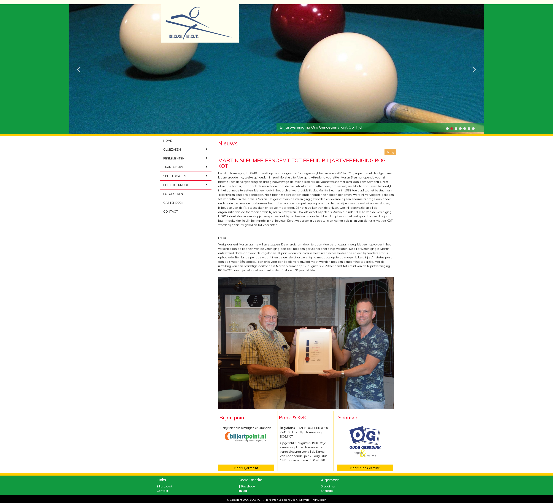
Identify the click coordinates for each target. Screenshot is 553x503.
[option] (276, 69)
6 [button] (469, 128)
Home (167, 141)
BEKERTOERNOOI (175, 185)
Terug (390, 152)
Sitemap (327, 491)
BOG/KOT (256, 499)
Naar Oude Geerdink (365, 468)
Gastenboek (173, 203)
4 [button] (460, 128)
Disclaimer (328, 486)
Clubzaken (172, 149)
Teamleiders (173, 167)
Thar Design (318, 499)
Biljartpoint (164, 486)
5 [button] (464, 128)
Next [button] (474, 66)
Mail (245, 491)
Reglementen (173, 158)
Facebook (247, 486)
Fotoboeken (173, 194)
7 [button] (473, 128)
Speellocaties (174, 176)
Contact (170, 211)
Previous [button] (79, 66)
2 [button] (451, 128)
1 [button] (447, 128)
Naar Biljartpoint (246, 468)
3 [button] (456, 128)
